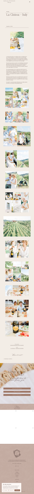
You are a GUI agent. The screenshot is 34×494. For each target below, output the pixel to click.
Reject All (11, 490)
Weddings (17, 472)
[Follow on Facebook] (18, 466)
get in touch (17, 391)
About (17, 481)
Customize (5, 490)
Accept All (17, 490)
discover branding (17, 388)
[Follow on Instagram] (15, 466)
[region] (11, 487)
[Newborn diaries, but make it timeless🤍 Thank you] (8, 418)
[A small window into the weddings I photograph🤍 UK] (25, 435)
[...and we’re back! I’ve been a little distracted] (25, 418)
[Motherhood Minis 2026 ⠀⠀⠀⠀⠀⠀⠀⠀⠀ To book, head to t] (8, 435)
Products (17, 476)
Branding (17, 475)
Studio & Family (17, 473)
